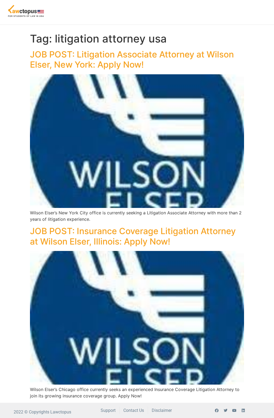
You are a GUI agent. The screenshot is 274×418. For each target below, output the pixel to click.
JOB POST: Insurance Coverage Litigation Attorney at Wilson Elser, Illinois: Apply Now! (133, 236)
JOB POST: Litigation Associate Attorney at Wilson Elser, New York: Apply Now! (132, 59)
